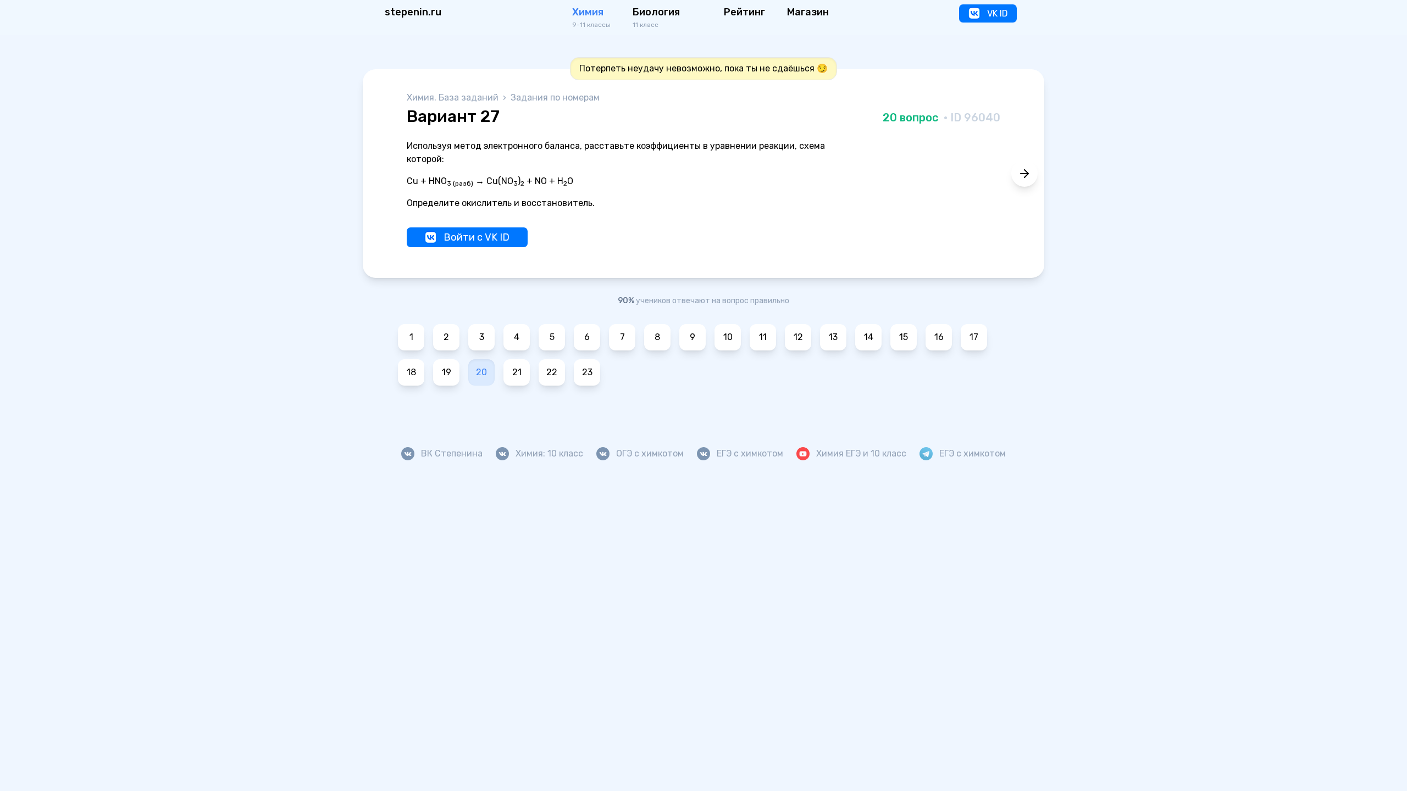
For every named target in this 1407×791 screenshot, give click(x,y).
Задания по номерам (555, 97)
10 (728, 337)
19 (446, 372)
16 (939, 337)
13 (833, 337)
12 (798, 337)
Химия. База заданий (454, 97)
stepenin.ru (413, 12)
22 (551, 372)
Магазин (808, 12)
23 (587, 372)
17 (974, 337)
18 (411, 372)
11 (763, 337)
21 (517, 372)
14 (868, 337)
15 (903, 337)
